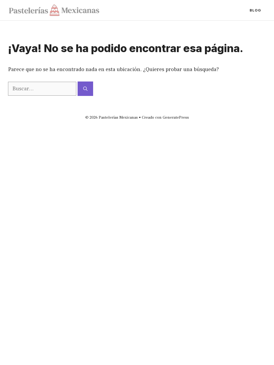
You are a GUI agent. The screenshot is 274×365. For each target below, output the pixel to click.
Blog (255, 10)
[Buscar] (85, 88)
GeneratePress (176, 117)
